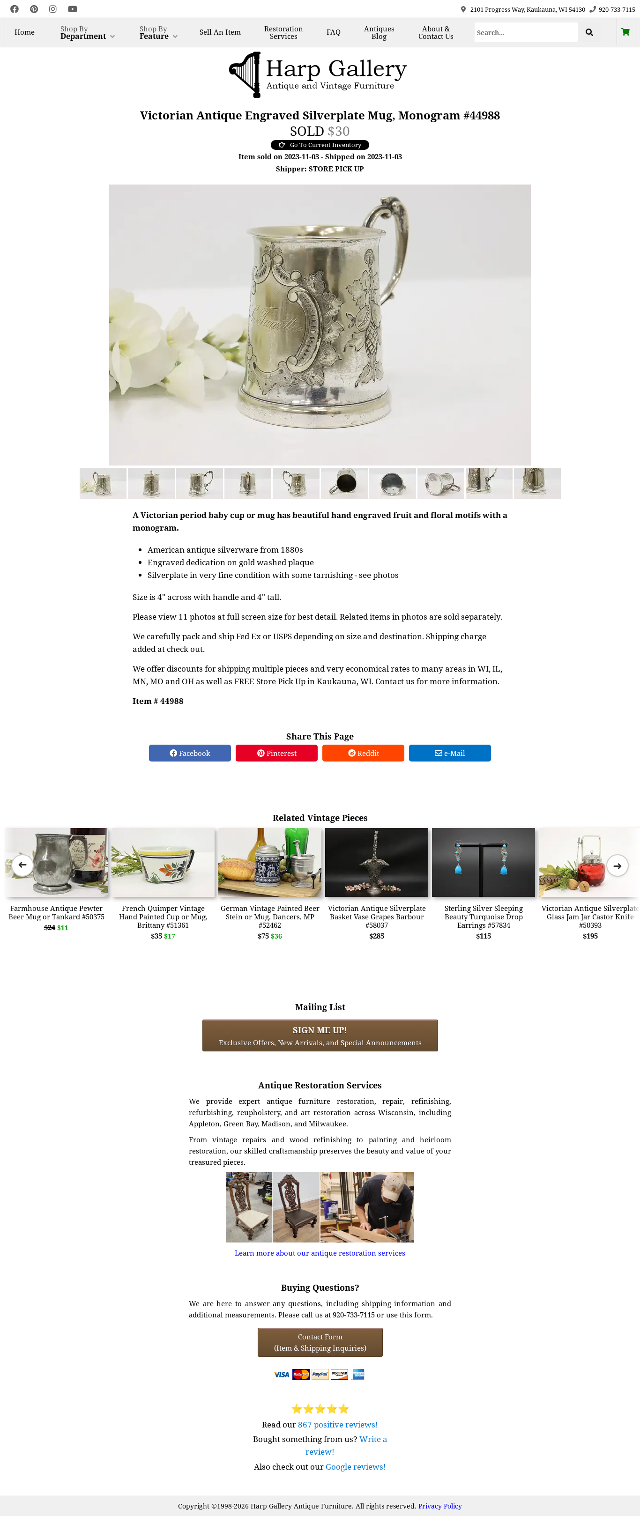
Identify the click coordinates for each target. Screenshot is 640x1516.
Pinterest (281, 753)
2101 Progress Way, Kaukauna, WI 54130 (527, 9)
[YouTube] (72, 9)
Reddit (367, 753)
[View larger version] (320, 324)
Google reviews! (356, 1466)
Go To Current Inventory (325, 145)
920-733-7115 (617, 9)
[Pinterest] (34, 9)
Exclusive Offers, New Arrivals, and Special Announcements (320, 1035)
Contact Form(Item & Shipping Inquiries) (320, 1342)
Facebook (193, 753)
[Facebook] (14, 9)
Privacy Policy (440, 1505)
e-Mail (453, 753)
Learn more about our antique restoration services (320, 1252)
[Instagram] (53, 9)
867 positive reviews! (338, 1424)
